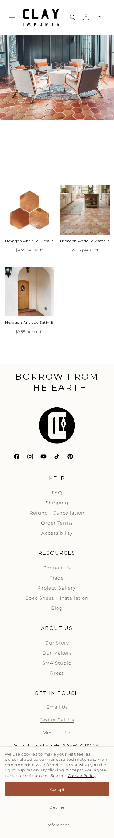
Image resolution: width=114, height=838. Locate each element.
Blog (57, 608)
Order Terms (57, 523)
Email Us (57, 707)
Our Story (57, 643)
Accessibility (57, 533)
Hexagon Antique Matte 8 (84, 241)
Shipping (57, 503)
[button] (12, 17)
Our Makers (57, 653)
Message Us (57, 732)
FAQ (57, 493)
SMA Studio (56, 663)
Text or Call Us (57, 720)
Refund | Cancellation (57, 513)
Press (57, 673)
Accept (57, 789)
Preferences (57, 824)
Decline (57, 807)
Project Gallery (57, 588)
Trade (57, 578)
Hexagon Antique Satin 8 (29, 322)
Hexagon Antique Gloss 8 (29, 241)
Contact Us (57, 568)
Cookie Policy (82, 775)
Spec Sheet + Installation (57, 598)
